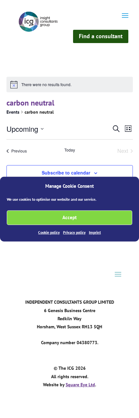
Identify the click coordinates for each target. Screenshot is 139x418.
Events (12, 112)
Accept (69, 217)
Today (69, 150)
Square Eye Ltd (80, 385)
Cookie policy (49, 232)
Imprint (95, 232)
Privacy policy (74, 232)
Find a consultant (101, 36)
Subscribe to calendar (66, 172)
